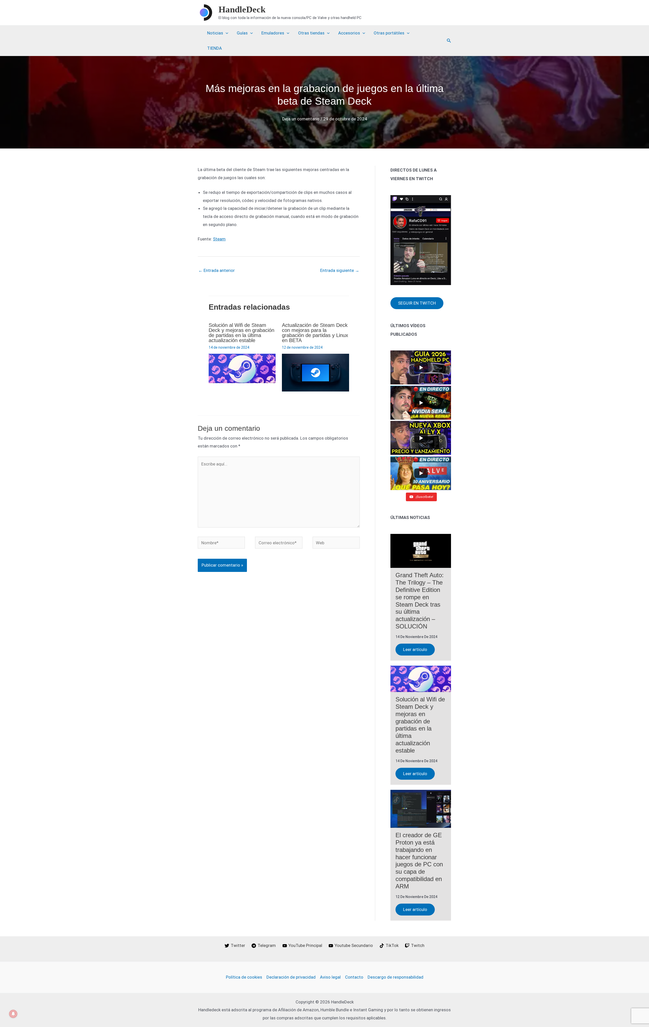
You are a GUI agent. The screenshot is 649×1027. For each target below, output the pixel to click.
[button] (449, 41)
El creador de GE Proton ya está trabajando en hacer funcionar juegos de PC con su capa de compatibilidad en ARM (419, 861)
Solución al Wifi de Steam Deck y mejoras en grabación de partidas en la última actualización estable (241, 332)
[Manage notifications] (13, 1014)
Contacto (354, 977)
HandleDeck (242, 9)
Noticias (215, 32)
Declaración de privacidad (291, 977)
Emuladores (272, 32)
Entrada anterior (216, 270)
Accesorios (349, 32)
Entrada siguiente (339, 270)
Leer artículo (415, 649)
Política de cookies (244, 977)
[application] (225, 33)
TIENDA (214, 48)
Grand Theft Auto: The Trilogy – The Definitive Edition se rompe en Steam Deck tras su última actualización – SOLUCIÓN (419, 601)
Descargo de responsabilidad (395, 977)
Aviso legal (330, 977)
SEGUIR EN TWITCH (417, 303)
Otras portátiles (389, 32)
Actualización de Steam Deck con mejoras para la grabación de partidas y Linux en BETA (315, 332)
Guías (242, 32)
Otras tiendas (311, 32)
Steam (219, 238)
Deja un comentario (300, 118)
